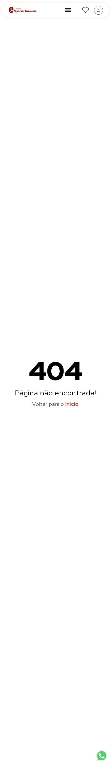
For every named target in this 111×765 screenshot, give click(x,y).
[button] (68, 10)
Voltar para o (55, 404)
